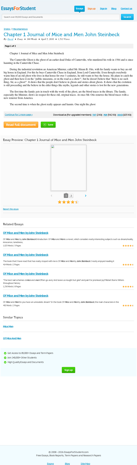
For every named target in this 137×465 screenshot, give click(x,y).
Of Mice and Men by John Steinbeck (25, 233)
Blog (113, 8)
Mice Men (8, 326)
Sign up (92, 8)
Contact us (126, 8)
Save (50, 124)
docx (120, 114)
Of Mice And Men (12, 338)
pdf (105, 114)
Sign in (103, 8)
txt (94, 114)
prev (51, 196)
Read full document (21, 124)
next (86, 196)
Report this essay (11, 209)
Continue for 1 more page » (18, 114)
